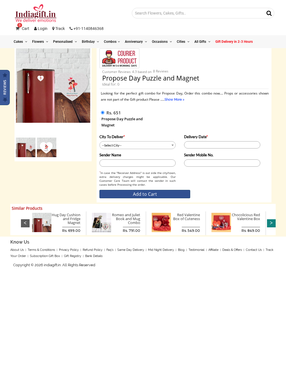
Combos (110, 42)
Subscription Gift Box (45, 256)
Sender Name (110, 155)
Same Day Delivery (130, 250)
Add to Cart (145, 194)
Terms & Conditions (41, 250)
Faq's (109, 250)
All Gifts (200, 42)
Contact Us (254, 250)
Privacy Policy (69, 250)
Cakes (19, 42)
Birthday (89, 42)
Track (59, 28)
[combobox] (137, 145)
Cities (181, 42)
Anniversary (134, 42)
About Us (17, 250)
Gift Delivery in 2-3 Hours (234, 42)
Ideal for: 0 (110, 84)
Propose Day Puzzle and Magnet (122, 122)
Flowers (38, 42)
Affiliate (213, 250)
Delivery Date (196, 137)
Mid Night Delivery (161, 250)
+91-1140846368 (88, 28)
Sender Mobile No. (198, 155)
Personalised (63, 42)
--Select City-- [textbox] (111, 145)
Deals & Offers (232, 250)
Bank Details (94, 256)
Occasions (160, 42)
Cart (24, 28)
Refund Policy (93, 250)
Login (42, 28)
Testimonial (196, 250)
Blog (181, 250)
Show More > (174, 100)
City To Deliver (112, 137)
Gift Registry (72, 256)
